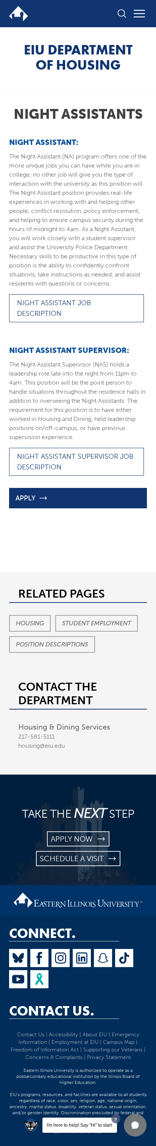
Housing (30, 623)
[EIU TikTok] (124, 958)
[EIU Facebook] (39, 958)
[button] (135, 1125)
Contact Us (30, 1034)
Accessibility (63, 1034)
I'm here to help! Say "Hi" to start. (80, 1125)
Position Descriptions (52, 644)
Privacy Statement (109, 1057)
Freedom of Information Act (45, 1050)
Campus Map (118, 1042)
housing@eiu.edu (41, 745)
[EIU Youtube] (18, 979)
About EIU (95, 1034)
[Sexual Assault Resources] (39, 979)
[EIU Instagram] (60, 958)
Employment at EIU (74, 1042)
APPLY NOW (74, 838)
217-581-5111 (36, 736)
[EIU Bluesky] (18, 958)
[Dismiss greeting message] (115, 1118)
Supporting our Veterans (112, 1050)
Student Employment (96, 623)
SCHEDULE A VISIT (74, 858)
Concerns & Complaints (54, 1057)
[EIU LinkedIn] (82, 958)
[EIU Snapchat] (103, 958)
